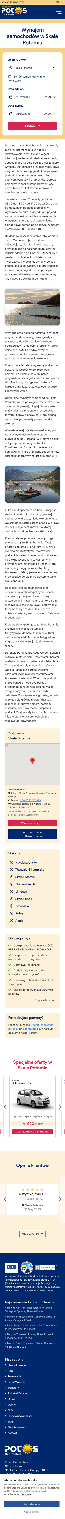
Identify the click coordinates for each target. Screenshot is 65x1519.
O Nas (11, 1399)
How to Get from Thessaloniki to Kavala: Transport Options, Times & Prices (28, 1309)
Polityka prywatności (20, 1416)
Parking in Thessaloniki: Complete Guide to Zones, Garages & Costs (30, 1318)
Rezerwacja (14, 1376)
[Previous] (5, 1106)
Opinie (12, 1404)
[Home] (14, 11)
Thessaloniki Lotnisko (29, 870)
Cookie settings (31, 1512)
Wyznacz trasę (30, 823)
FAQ (10, 1410)
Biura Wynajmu (17, 1382)
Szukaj (30, 125)
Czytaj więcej (43, 1000)
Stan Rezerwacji (17, 1427)
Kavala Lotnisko (26, 862)
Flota (10, 1370)
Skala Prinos (23, 899)
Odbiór (17, 59)
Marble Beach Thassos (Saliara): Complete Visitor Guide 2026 (30, 1345)
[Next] (59, 1106)
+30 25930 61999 (30, 800)
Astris (19, 921)
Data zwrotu (16, 105)
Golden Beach (25, 884)
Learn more (25, 1494)
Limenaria (22, 906)
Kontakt (12, 1432)
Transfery (13, 1387)
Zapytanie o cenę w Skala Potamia (32, 834)
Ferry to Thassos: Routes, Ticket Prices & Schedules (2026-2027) (29, 1336)
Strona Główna (17, 1365)
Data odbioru (16, 89)
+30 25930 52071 (14, 2)
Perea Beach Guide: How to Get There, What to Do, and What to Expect (31, 1327)
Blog (10, 1421)
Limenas (21, 892)
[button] (32, 761)
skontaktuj (29, 1028)
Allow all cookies (32, 1504)
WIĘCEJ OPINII (31, 1233)
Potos (19, 913)
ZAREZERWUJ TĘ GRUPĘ (32, 1131)
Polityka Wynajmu (18, 1393)
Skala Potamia (25, 877)
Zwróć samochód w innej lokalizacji (26, 78)
